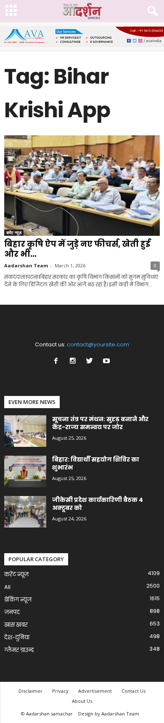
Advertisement (95, 691)
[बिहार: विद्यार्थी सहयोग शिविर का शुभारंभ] (25, 471)
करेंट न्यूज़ (13, 232)
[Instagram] (74, 362)
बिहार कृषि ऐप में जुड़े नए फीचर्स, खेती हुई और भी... (77, 249)
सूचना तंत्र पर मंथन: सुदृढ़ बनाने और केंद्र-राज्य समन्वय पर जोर (100, 423)
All (7, 587)
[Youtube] (107, 362)
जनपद (12, 612)
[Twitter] (91, 362)
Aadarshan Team (26, 265)
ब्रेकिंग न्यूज (18, 600)
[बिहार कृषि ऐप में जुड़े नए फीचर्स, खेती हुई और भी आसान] (82, 185)
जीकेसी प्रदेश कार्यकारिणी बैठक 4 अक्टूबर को (97, 504)
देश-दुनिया (16, 637)
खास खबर (16, 625)
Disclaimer (30, 691)
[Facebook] (57, 362)
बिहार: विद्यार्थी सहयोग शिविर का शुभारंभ (95, 463)
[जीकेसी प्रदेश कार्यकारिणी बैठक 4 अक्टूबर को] (25, 512)
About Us (82, 701)
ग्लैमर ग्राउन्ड (19, 650)
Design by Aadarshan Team (108, 713)
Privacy (60, 691)
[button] (151, 11)
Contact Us (133, 691)
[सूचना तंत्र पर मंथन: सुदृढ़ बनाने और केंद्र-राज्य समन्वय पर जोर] (25, 431)
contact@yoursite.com (98, 344)
